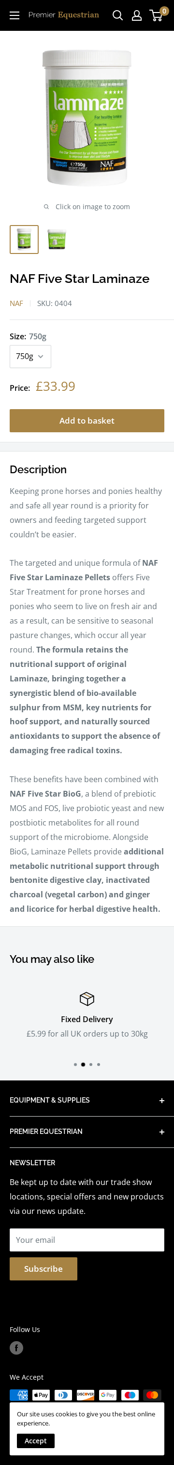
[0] (156, 15)
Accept (36, 1440)
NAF (16, 303)
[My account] (137, 15)
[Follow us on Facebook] (16, 1348)
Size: (28, 336)
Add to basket (87, 420)
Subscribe (43, 1268)
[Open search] (118, 15)
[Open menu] (14, 15)
